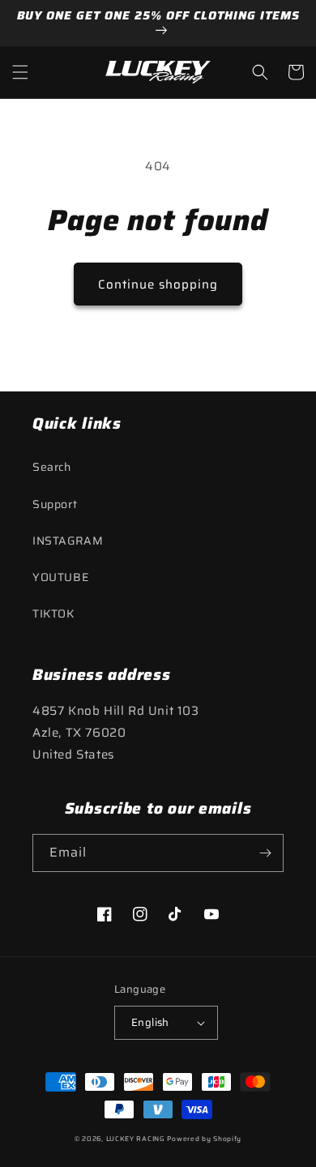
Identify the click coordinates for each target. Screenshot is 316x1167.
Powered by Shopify (204, 1139)
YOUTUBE (60, 577)
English (150, 1022)
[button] (20, 72)
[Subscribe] (265, 853)
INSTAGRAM (67, 540)
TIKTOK (53, 613)
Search (51, 467)
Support (54, 504)
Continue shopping (158, 284)
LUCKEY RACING (135, 1139)
